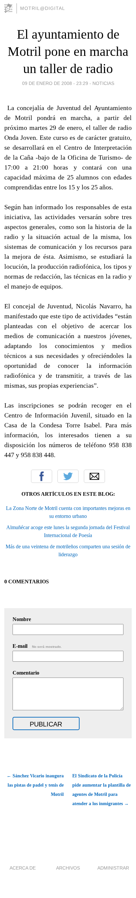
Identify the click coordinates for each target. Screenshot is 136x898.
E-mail (37, 646)
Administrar (113, 868)
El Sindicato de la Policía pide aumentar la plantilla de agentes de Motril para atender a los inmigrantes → (101, 789)
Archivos (68, 868)
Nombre (22, 619)
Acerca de (23, 868)
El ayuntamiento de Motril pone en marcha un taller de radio (68, 51)
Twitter (68, 476)
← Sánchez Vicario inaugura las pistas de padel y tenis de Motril (35, 785)
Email (94, 476)
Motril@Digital (42, 8)
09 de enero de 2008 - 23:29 (55, 83)
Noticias (103, 83)
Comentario (26, 673)
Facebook (41, 476)
